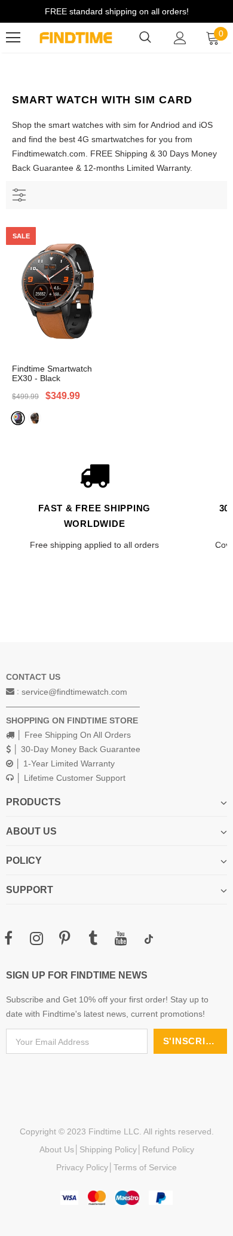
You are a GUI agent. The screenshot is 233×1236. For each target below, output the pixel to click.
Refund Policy (168, 1149)
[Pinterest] (64, 939)
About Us (56, 1149)
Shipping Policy (108, 1149)
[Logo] (75, 38)
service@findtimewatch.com (74, 692)
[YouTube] (120, 939)
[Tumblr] (92, 939)
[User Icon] (180, 38)
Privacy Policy (82, 1167)
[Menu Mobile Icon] (13, 37)
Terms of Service (145, 1167)
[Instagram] (36, 939)
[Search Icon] (145, 38)
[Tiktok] (149, 939)
